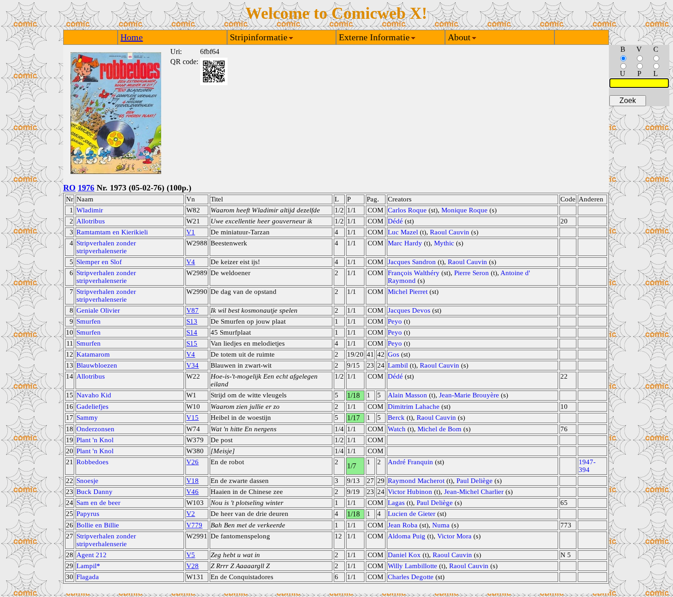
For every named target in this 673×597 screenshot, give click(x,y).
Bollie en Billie (97, 525)
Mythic (444, 243)
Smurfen (88, 321)
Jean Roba (403, 525)
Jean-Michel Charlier (474, 491)
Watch (397, 429)
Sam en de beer (98, 502)
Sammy (87, 417)
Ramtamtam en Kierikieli (112, 232)
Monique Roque (464, 210)
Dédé (395, 221)
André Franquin (410, 462)
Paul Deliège (474, 480)
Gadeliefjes (92, 406)
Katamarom (93, 354)
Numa (441, 525)
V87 (192, 310)
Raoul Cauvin (449, 232)
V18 (192, 480)
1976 (86, 187)
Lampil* (88, 566)
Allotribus (90, 221)
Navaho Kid (93, 395)
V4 (190, 262)
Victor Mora (454, 536)
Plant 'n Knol (95, 440)
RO (69, 187)
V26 (192, 462)
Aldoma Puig (406, 536)
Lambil (398, 365)
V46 (192, 491)
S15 (191, 343)
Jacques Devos (409, 310)
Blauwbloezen (96, 365)
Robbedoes (92, 462)
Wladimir (89, 210)
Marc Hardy (405, 243)
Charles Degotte (411, 577)
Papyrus (87, 513)
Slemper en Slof (99, 262)
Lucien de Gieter (411, 513)
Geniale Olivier (98, 310)
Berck (396, 417)
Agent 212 (91, 555)
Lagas (396, 502)
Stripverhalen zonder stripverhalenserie (106, 247)
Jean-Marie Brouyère (469, 395)
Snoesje (87, 480)
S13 (191, 321)
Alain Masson (407, 395)
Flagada (87, 577)
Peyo (395, 321)
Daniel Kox (404, 555)
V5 (190, 555)
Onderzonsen (95, 429)
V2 (190, 513)
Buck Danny (94, 491)
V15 (192, 417)
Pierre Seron (471, 273)
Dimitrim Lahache (414, 406)
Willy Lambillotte (412, 566)
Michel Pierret (408, 291)
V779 (194, 525)
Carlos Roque (407, 210)
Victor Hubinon (410, 491)
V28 (192, 566)
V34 (192, 365)
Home (131, 37)
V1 (190, 232)
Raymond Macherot (416, 480)
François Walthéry (414, 273)
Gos (393, 354)
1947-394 (587, 465)
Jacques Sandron (412, 262)
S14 (191, 332)
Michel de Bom (439, 429)
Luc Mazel (403, 232)
